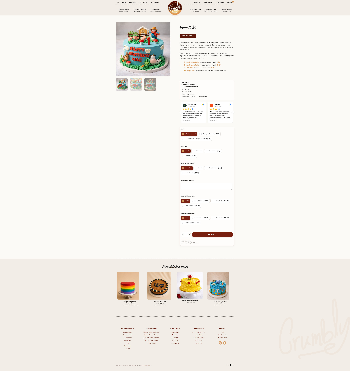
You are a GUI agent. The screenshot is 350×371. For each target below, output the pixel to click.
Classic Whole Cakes (151, 335)
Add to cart (211, 234)
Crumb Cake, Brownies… (140, 10)
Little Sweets (175, 328)
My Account (220, 2)
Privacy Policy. (148, 365)
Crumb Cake (127, 332)
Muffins (175, 340)
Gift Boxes (143, 2)
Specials (197, 2)
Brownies (127, 340)
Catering (132, 2)
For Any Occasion (124, 10)
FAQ (222, 332)
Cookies (128, 349)
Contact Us (222, 335)
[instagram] (220, 343)
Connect (222, 328)
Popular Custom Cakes (151, 332)
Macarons (175, 335)
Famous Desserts (127, 328)
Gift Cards (155, 2)
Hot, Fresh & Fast (198, 332)
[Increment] (189, 234)
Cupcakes (175, 338)
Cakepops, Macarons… (156, 10)
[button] (232, 112)
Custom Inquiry (198, 338)
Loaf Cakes (128, 338)
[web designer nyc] (229, 366)
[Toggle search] (118, 2)
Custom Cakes (151, 328)
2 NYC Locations (195, 10)
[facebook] (224, 343)
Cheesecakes (127, 335)
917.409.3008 (208, 2)
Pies (127, 343)
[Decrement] (183, 234)
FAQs (124, 2)
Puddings (127, 346)
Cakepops (175, 332)
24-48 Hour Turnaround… (210, 10)
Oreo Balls (175, 343)
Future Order (198, 335)
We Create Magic (226, 10)
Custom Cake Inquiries (151, 338)
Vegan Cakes (151, 343)
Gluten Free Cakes (151, 340)
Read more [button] (186, 120)
